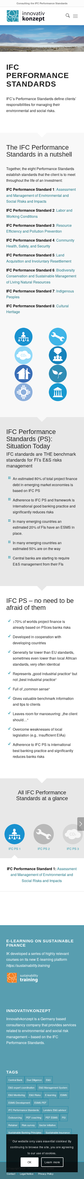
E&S (48, 1080)
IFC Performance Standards (23, 1110)
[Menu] (75, 16)
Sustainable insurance (58, 1132)
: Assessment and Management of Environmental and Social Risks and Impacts (41, 195)
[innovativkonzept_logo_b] (34, 16)
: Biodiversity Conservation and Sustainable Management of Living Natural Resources (41, 276)
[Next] (80, 824)
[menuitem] (65, 16)
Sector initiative (47, 1125)
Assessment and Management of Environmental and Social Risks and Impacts (42, 874)
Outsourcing (15, 1117)
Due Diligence (34, 1080)
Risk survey (28, 1125)
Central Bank (15, 1080)
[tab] (14, 839)
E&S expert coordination (21, 1087)
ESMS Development (19, 1102)
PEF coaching (33, 1117)
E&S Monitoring (16, 1095)
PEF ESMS (51, 1117)
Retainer (12, 1125)
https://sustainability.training (28, 965)
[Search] (65, 16)
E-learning (50, 1095)
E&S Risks (35, 1095)
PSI (64, 1117)
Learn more (52, 1162)
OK (30, 1162)
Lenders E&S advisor (54, 1110)
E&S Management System (53, 1087)
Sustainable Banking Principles (24, 1132)
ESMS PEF (40, 1102)
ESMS (63, 1095)
